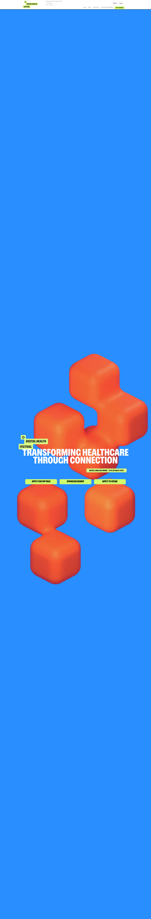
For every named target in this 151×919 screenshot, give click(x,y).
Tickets (115, 3)
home (84, 7)
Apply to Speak (110, 481)
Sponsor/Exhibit (75, 481)
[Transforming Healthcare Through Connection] (30, 4)
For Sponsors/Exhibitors (107, 7)
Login (120, 3)
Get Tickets (119, 7)
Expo (89, 7)
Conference (96, 7)
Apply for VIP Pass (41, 481)
